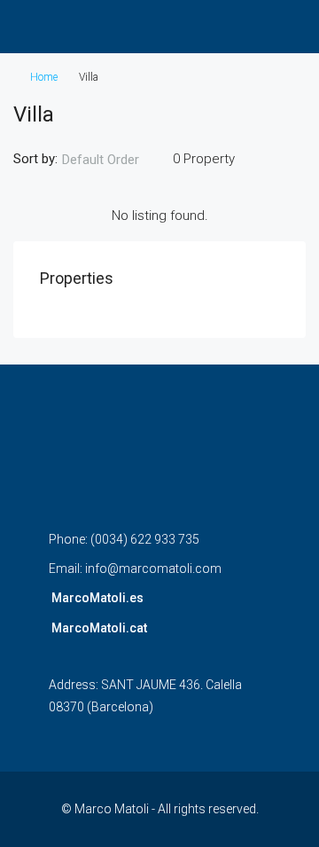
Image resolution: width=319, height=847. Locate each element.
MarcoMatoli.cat (99, 628)
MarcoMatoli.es (97, 598)
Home (44, 77)
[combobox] (115, 159)
